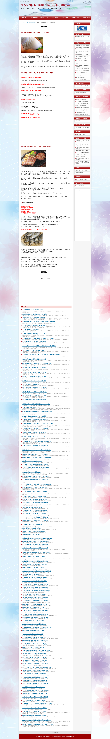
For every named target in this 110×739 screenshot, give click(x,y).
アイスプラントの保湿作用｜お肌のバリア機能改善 (35, 464)
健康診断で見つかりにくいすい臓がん (32, 534)
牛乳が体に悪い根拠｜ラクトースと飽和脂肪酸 (34, 341)
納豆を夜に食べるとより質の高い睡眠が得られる (34, 604)
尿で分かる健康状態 (80, 77)
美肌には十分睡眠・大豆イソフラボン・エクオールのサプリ (37, 423)
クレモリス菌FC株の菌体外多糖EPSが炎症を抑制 (35, 614)
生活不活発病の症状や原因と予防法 (31, 407)
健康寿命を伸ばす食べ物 (81, 110)
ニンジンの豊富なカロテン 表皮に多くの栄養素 (34, 491)
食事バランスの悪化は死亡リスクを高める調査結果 (35, 697)
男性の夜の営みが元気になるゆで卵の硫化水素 (34, 416)
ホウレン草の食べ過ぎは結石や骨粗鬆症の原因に (34, 581)
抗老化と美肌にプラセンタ (82, 54)
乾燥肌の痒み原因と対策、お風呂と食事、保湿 (34, 359)
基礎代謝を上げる (44, 17)
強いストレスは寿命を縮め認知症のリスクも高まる (35, 663)
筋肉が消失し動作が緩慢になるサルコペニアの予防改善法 (37, 411)
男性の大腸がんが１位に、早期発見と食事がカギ (34, 594)
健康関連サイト (79, 172)
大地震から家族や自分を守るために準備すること (82, 155)
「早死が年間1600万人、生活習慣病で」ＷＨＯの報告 (36, 404)
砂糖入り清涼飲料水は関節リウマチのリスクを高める (36, 541)
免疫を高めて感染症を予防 (82, 150)
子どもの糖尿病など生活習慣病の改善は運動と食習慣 (36, 591)
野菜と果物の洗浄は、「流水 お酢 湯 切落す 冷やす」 (36, 487)
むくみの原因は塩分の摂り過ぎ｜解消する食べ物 (34, 325)
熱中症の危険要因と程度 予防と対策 (82, 159)
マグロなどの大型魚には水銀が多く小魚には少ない (35, 584)
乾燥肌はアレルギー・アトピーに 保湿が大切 (34, 381)
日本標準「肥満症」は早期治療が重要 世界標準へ (35, 419)
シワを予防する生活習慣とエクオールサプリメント (35, 432)
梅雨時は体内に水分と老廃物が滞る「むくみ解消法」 (36, 520)
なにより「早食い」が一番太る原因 (31, 472)
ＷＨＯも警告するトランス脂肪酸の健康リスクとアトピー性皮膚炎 (39, 346)
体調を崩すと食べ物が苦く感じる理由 (32, 507)
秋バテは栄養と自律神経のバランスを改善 (33, 630)
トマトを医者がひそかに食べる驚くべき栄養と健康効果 (36, 484)
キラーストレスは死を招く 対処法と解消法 (33, 700)
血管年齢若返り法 (80, 75)
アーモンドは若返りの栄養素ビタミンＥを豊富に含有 (36, 683)
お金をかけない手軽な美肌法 (82, 45)
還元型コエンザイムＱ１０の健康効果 (82, 66)
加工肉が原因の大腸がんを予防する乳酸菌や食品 (34, 660)
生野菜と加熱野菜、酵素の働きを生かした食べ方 (34, 334)
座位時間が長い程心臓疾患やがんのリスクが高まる (35, 314)
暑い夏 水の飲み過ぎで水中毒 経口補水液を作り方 (36, 587)
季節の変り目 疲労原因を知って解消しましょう (34, 499)
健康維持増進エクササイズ (82, 121)
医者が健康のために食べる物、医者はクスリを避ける (36, 476)
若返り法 (24, 17)
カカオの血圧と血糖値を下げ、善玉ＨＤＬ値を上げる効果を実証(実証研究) (41, 354)
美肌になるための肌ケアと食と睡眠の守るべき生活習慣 (36, 571)
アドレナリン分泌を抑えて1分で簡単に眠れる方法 (35, 548)
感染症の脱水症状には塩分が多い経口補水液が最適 (35, 670)
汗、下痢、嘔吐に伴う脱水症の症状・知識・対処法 (35, 597)
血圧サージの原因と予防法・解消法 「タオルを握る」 (36, 720)
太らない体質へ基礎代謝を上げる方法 (82, 148)
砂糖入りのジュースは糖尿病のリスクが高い (33, 607)
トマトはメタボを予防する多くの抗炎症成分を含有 (35, 610)
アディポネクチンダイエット (82, 68)
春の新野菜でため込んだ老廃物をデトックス (33, 687)
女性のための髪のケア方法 (82, 63)
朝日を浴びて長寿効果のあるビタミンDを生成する (35, 454)
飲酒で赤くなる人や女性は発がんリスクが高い (34, 711)
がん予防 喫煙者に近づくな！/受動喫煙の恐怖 (34, 653)
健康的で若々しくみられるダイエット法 (82, 144)
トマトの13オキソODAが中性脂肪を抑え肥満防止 (35, 517)
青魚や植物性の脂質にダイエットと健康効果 (45, 5)
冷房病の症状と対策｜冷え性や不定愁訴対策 (33, 317)
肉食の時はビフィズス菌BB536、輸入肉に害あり (34, 367)
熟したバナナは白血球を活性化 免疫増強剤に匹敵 (35, 544)
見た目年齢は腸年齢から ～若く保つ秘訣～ (33, 620)
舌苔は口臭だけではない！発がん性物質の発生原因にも (36, 441)
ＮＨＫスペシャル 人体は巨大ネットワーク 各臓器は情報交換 (82, 162)
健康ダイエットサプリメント (82, 99)
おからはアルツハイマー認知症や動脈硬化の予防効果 (36, 502)
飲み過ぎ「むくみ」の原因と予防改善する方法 (34, 372)
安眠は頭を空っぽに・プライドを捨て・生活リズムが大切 (37, 538)
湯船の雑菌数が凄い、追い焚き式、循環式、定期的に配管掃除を (38, 321)
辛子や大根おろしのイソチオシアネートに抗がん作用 (36, 617)
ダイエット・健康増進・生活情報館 (55, 736)
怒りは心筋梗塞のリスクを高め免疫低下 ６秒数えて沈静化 (37, 724)
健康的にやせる (34, 17)
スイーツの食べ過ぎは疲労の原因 (30, 329)
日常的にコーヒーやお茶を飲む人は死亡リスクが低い (36, 467)
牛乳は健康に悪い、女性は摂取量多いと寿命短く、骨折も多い (38, 338)
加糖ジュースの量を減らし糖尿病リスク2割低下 (34, 556)
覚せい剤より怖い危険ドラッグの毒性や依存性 (34, 715)
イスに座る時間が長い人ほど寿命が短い (32, 309)
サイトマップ (55, 732)
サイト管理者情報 (80, 185)
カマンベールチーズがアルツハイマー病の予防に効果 (36, 445)
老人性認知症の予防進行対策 (82, 127)
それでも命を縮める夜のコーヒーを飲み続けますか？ (36, 644)
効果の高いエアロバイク (81, 170)
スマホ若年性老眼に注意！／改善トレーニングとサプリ (36, 657)
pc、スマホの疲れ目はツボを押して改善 (32, 634)
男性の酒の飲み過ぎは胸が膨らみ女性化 (32, 384)
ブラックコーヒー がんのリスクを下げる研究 (34, 513)
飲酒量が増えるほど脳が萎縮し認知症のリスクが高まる (36, 627)
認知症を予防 (75, 17)
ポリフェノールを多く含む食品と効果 (32, 574)
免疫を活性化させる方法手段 (82, 86)
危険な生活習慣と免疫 (81, 92)
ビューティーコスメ (80, 39)
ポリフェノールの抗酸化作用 (82, 70)
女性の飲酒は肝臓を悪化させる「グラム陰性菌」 (34, 387)
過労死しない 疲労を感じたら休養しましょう (34, 376)
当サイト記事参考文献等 (81, 179)
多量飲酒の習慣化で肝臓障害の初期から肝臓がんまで (36, 680)
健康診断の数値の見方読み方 (82, 107)
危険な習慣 (65, 17)
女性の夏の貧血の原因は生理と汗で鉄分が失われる (35, 600)
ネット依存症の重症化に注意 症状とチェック (34, 395)
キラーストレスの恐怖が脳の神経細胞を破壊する (34, 708)
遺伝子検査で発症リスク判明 (82, 134)
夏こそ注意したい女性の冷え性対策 (31, 528)
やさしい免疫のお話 (80, 112)
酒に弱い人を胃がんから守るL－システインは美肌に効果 (36, 457)
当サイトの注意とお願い (81, 105)
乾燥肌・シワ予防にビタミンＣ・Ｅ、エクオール (34, 437)
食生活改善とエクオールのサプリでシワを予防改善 (35, 428)
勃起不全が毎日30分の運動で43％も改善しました (35, 640)
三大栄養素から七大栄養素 (82, 101)
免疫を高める (55, 17)
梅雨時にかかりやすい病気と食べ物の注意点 (33, 531)
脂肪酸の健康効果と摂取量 (82, 114)
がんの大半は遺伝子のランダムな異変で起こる (34, 399)
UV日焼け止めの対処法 (81, 58)
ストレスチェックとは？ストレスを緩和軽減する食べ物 (36, 667)
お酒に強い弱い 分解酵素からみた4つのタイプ (34, 693)
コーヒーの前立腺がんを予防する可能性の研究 (34, 673)
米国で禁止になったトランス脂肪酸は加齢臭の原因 (35, 561)
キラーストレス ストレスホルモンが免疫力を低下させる (37, 703)
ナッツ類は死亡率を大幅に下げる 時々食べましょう (35, 637)
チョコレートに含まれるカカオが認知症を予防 (34, 496)
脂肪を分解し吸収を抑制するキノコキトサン (82, 48)
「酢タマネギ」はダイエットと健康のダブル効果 (34, 510)
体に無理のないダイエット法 (82, 36)
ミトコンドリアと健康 (81, 79)
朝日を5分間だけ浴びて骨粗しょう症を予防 (33, 647)
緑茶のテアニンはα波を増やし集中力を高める (34, 624)
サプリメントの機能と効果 (82, 103)
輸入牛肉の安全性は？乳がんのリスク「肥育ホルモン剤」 (37, 363)
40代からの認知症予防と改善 (82, 152)
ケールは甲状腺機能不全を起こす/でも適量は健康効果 (36, 650)
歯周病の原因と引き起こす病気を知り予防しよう (34, 564)
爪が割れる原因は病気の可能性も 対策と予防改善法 (36, 690)
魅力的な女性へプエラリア (82, 56)
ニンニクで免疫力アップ (81, 72)
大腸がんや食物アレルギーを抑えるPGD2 (33, 567)
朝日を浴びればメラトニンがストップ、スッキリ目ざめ (36, 450)
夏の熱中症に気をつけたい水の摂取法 (32, 524)
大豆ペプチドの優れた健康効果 (82, 51)
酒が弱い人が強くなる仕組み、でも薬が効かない (34, 392)
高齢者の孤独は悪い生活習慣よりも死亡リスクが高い (36, 552)
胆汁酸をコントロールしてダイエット (32, 461)
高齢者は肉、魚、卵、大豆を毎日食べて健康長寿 (34, 577)
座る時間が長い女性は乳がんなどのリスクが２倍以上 (36, 479)
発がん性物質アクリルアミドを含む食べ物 (33, 350)
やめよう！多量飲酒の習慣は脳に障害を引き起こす (35, 677)
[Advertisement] (46, 131)
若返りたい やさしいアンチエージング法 (82, 141)
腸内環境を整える (85, 17)
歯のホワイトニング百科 (81, 60)
